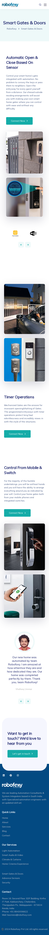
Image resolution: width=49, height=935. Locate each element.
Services (6, 826)
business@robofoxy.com (19, 914)
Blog (4, 831)
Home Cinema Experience (15, 863)
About (5, 822)
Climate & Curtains (11, 859)
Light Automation (11, 850)
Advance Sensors (11, 878)
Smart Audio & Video (12, 855)
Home (5, 817)
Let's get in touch (21, 753)
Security (6, 882)
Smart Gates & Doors (12, 873)
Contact (6, 835)
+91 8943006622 (19, 911)
